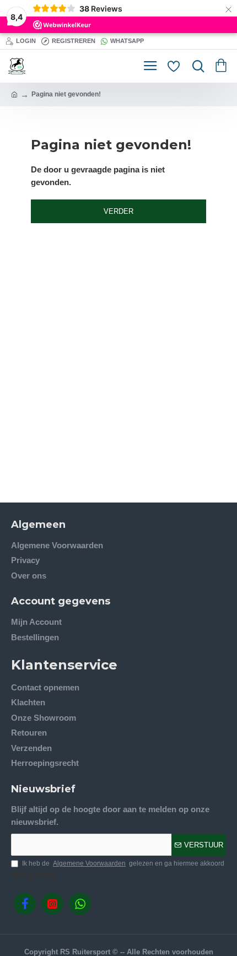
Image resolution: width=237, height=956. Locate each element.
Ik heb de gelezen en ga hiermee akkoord (123, 863)
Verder (118, 211)
